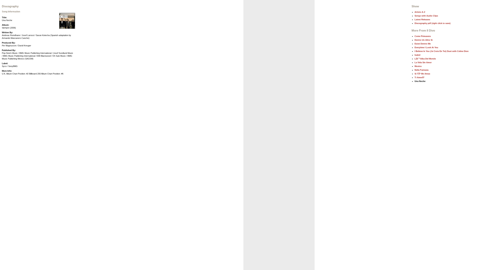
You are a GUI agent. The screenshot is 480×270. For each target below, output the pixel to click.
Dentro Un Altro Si (424, 40)
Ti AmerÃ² (419, 77)
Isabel (417, 55)
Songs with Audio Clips (426, 16)
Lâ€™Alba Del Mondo (425, 59)
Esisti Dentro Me (423, 44)
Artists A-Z (420, 12)
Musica (418, 66)
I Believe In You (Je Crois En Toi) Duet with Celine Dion (442, 51)
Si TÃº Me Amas (422, 74)
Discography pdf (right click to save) (433, 23)
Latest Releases (422, 19)
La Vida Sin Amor (423, 62)
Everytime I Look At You (426, 47)
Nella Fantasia (421, 70)
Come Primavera (423, 36)
